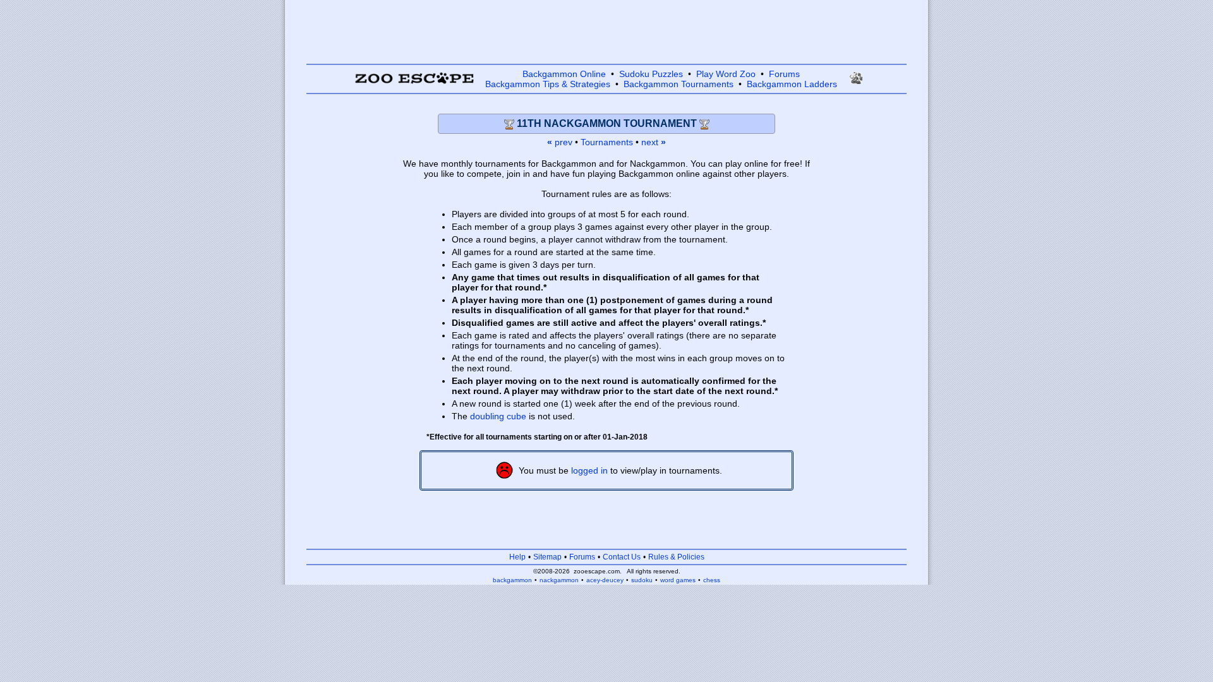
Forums (784, 74)
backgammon (512, 580)
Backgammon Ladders (792, 84)
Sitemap (547, 557)
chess (711, 580)
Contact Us (622, 557)
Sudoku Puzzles (651, 74)
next (653, 142)
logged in (589, 470)
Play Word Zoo (726, 74)
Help (517, 557)
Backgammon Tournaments (678, 84)
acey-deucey (605, 580)
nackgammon (559, 580)
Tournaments (607, 142)
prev (559, 142)
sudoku (642, 580)
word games (678, 580)
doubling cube (498, 416)
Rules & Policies (676, 557)
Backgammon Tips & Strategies (547, 84)
